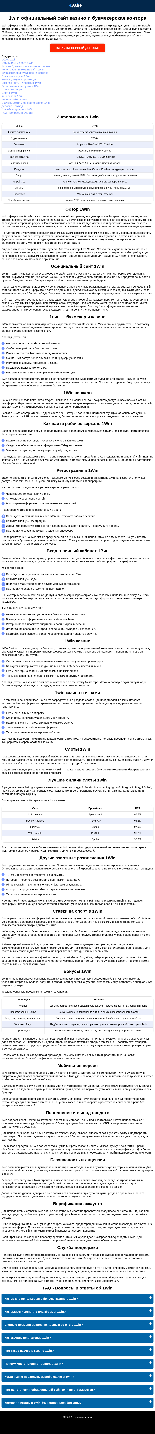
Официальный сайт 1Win (17, 62)
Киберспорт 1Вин (12, 96)
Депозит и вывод (12, 106)
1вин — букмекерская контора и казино (26, 66)
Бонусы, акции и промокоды (19, 79)
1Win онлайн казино (14, 99)
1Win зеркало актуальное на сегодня (25, 72)
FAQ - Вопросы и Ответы (17, 112)
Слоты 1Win (9, 92)
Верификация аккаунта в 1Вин (21, 86)
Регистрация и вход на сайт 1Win (23, 69)
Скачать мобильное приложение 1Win (26, 102)
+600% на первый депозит (77, 48)
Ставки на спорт (12, 89)
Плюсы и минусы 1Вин (16, 76)
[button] (149, 1216)
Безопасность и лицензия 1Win (21, 82)
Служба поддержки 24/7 (17, 109)
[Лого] (75, 6)
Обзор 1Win (9, 59)
